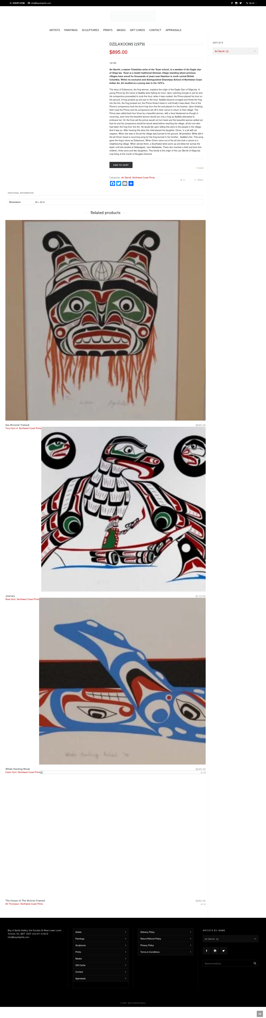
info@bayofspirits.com (41, 3)
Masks (78, 953)
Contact (79, 966)
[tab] (21, 187)
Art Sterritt (126, 172)
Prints (78, 946)
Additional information (21, 187)
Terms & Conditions (149, 946)
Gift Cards (80, 959)
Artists (78, 926)
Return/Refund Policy (150, 933)
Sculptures (80, 939)
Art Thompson (12, 898)
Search (255, 957)
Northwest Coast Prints (143, 172)
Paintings (79, 933)
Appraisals (80, 973)
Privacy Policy (147, 939)
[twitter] (241, 3)
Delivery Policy (147, 926)
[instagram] (236, 3)
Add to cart (121, 159)
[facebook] (232, 3)
